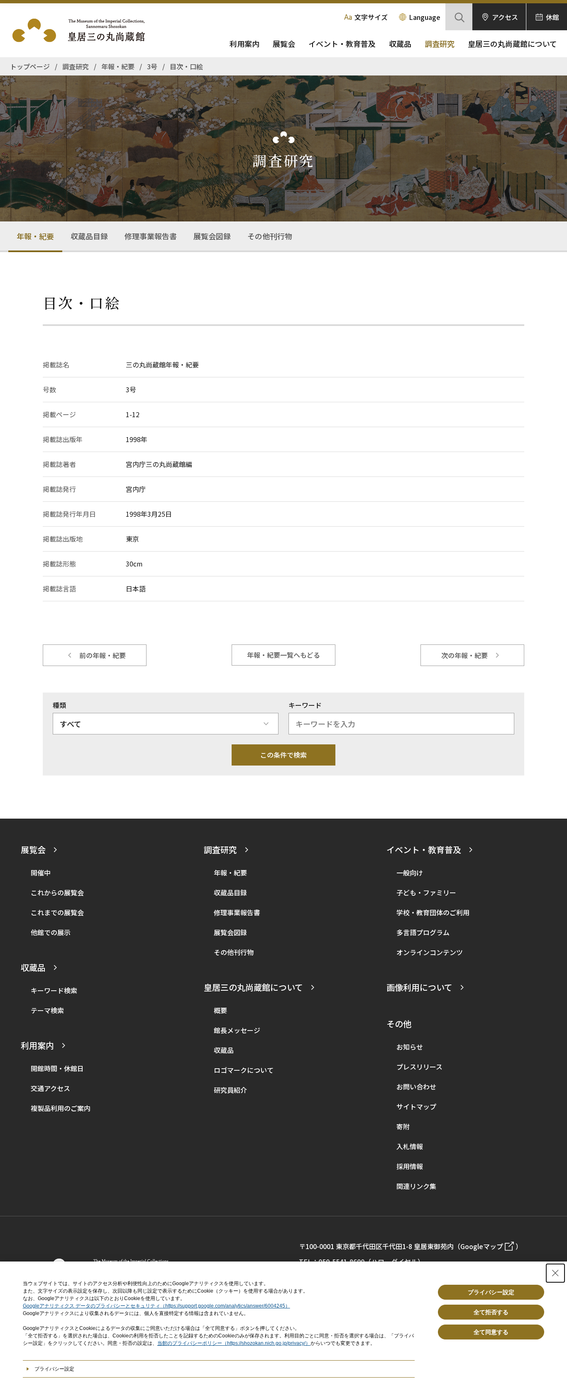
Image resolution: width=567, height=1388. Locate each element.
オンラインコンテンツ (429, 952)
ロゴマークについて (244, 1070)
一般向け (409, 873)
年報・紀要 (35, 236)
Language (424, 17)
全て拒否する (491, 1312)
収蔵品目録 (89, 236)
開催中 (41, 873)
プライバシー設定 (491, 1292)
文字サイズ (371, 17)
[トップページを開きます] (83, 30)
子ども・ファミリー (426, 892)
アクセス (505, 17)
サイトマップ (416, 1106)
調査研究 (440, 43)
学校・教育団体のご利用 (432, 912)
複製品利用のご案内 (60, 1108)
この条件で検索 (283, 755)
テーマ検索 (47, 1010)
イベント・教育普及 (342, 43)
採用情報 (409, 1166)
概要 (220, 1010)
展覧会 (284, 43)
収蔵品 (400, 43)
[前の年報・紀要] (95, 655)
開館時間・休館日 (57, 1068)
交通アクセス (50, 1088)
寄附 (403, 1126)
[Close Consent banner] (555, 1273)
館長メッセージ (237, 1030)
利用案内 (244, 43)
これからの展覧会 (57, 892)
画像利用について (419, 987)
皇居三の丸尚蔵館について (512, 43)
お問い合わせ (416, 1086)
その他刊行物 (269, 236)
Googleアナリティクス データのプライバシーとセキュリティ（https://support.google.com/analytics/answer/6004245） (156, 1306)
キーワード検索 (54, 990)
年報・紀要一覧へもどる (283, 655)
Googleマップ (481, 1246)
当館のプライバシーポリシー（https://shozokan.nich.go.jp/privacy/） (233, 1343)
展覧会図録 (212, 236)
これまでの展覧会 (57, 912)
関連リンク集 (416, 1186)
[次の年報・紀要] (472, 655)
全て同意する (491, 1332)
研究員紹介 (230, 1090)
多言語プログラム (423, 932)
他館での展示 (51, 932)
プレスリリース (419, 1067)
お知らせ (409, 1047)
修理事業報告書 (151, 236)
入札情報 (409, 1146)
